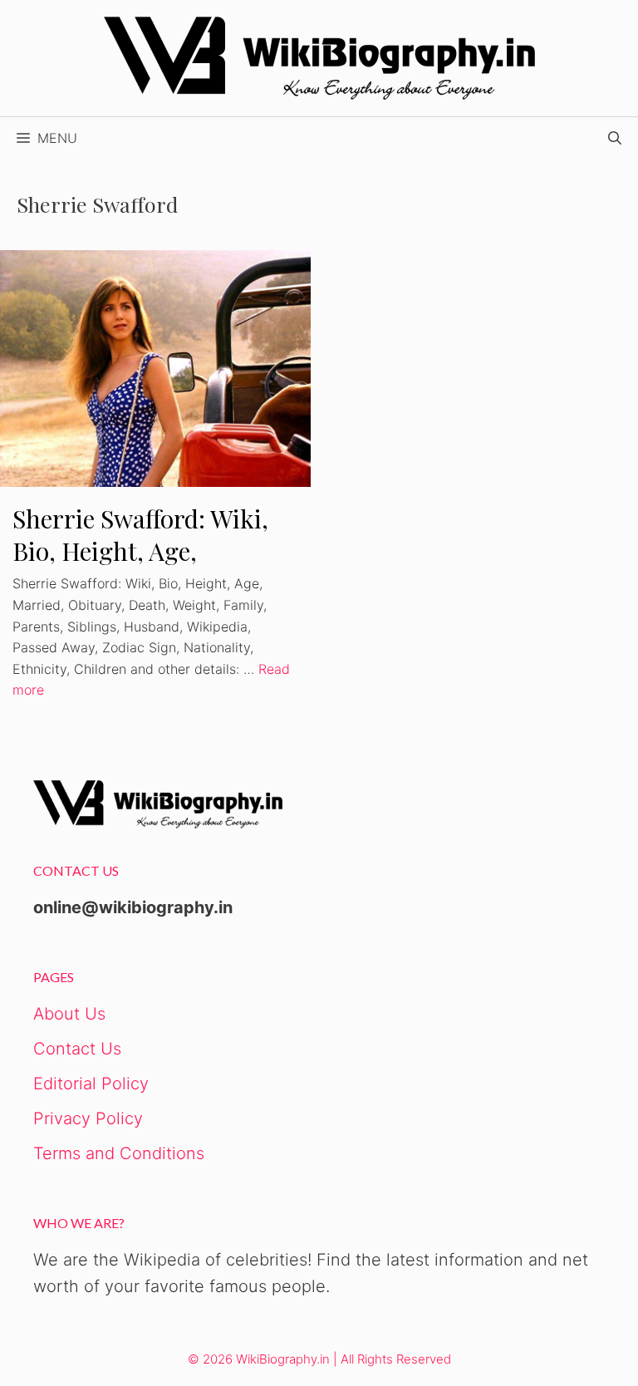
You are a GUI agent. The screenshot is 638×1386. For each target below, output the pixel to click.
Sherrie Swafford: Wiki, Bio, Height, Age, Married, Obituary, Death (153, 550)
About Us (69, 1014)
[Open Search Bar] (614, 138)
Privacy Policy (88, 1118)
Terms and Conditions (118, 1153)
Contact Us (77, 1049)
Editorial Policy (91, 1084)
